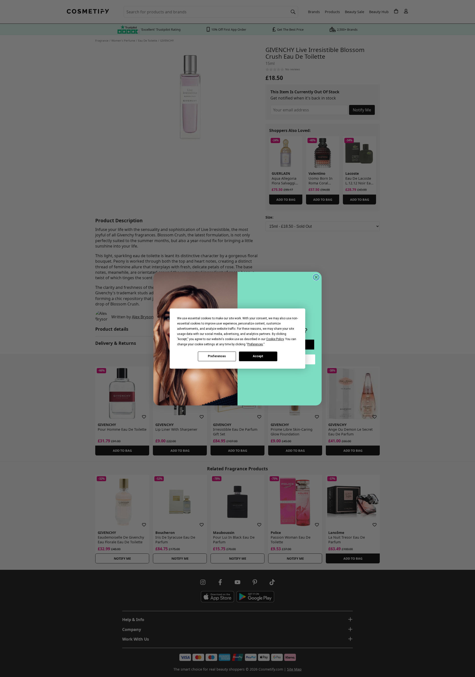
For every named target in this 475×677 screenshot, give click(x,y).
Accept (258, 356)
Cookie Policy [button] (275, 339)
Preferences (217, 356)
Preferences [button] (255, 344)
